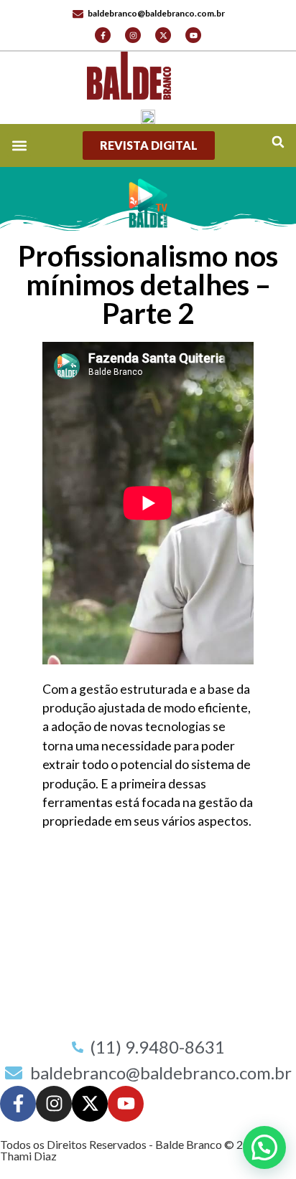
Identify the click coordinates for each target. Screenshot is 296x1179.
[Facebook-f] (103, 35)
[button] (278, 142)
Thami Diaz (28, 1156)
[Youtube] (193, 35)
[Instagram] (133, 35)
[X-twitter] (163, 35)
